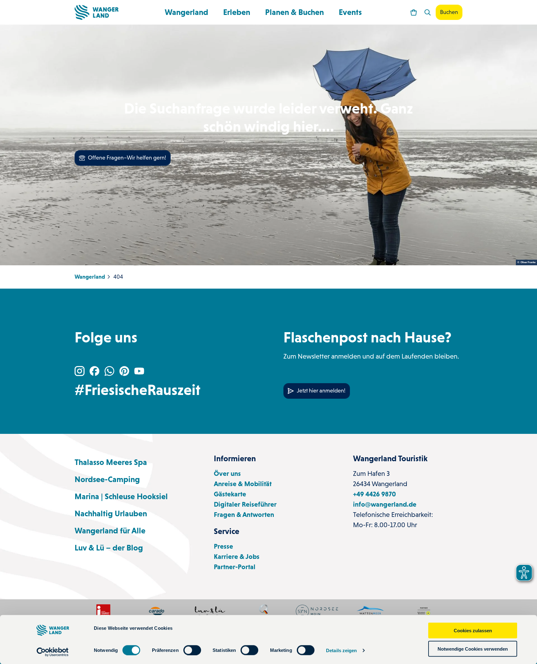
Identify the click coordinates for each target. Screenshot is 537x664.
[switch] (192, 650)
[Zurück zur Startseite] (96, 12)
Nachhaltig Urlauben (111, 513)
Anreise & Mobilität (243, 484)
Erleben (236, 12)
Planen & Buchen (294, 12)
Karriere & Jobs (236, 556)
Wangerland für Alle (110, 530)
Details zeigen (341, 650)
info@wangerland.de (384, 504)
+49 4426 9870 (374, 494)
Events (350, 12)
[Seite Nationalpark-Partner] (424, 611)
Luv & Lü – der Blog (109, 547)
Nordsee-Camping (107, 479)
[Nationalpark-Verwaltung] (370, 611)
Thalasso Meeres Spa (111, 462)
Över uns (227, 473)
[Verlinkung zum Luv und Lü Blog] (210, 611)
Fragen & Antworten (244, 514)
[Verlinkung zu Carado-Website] (156, 611)
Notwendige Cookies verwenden (473, 648)
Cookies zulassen (473, 630)
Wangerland (186, 12)
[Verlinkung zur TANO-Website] (317, 611)
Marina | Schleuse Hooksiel (121, 496)
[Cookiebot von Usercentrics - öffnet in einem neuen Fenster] (52, 652)
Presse (223, 546)
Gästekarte (230, 494)
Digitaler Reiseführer (245, 504)
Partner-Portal (234, 567)
